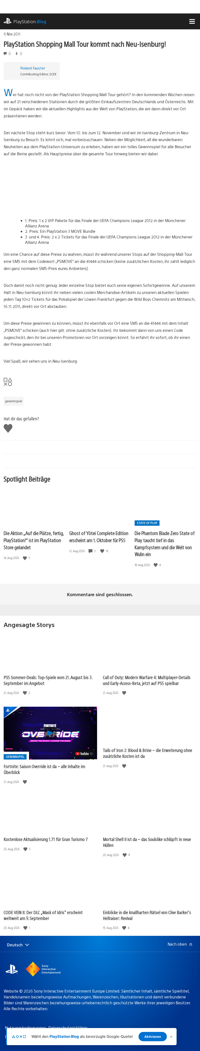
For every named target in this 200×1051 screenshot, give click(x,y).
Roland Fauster (32, 68)
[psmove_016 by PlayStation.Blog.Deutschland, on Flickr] (41, 204)
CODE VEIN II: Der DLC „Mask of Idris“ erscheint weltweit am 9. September (43, 915)
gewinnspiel (13, 401)
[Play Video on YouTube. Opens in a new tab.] (84, 753)
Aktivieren (152, 1037)
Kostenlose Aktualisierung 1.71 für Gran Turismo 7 (46, 839)
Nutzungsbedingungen (25, 1027)
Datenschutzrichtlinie (67, 1027)
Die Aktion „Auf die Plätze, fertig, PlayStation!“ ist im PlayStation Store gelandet (34, 540)
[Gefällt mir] (25, 558)
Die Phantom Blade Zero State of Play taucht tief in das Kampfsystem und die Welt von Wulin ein (165, 543)
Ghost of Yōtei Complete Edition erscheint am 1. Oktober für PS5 (98, 536)
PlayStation (29, 21)
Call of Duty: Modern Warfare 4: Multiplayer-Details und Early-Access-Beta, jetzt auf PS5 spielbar (146, 680)
